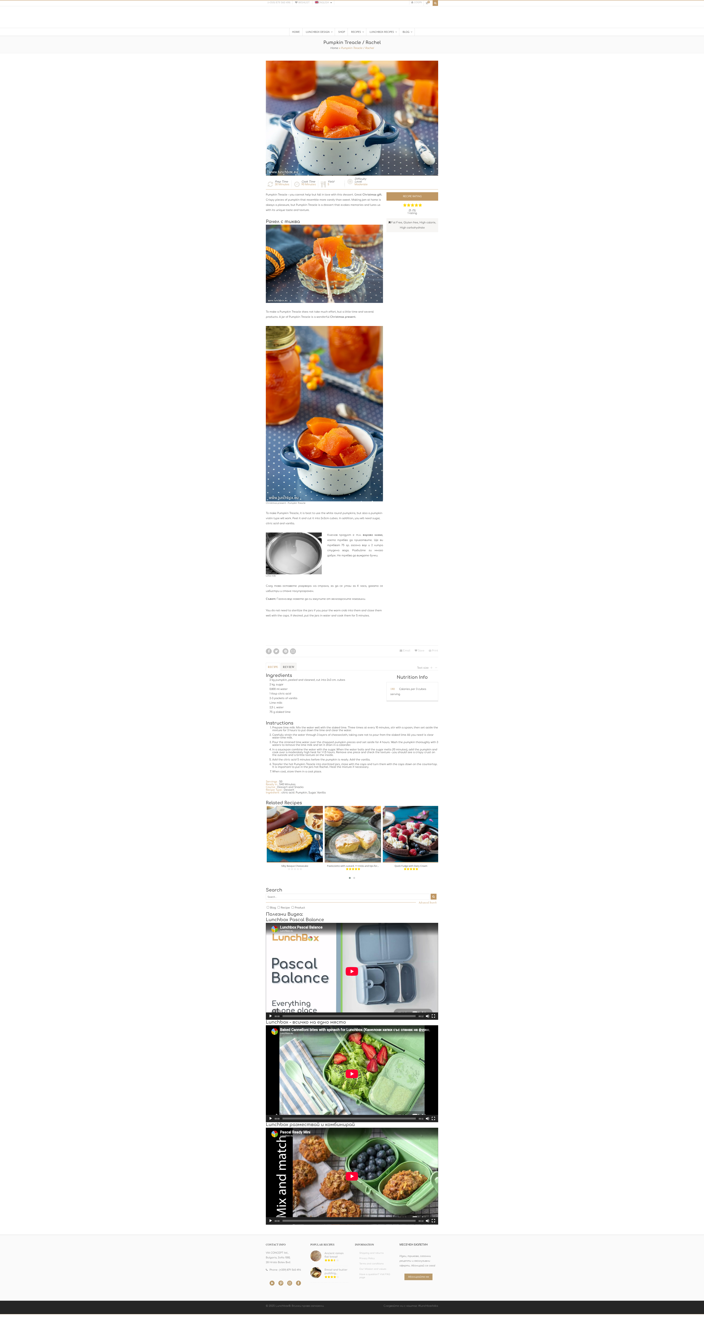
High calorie (427, 222)
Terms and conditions (371, 1263)
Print (434, 650)
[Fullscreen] (433, 1016)
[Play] (270, 1016)
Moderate (361, 184)
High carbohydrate (412, 227)
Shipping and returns (371, 1253)
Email (406, 650)
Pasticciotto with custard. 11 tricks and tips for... (353, 865)
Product (300, 907)
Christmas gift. (372, 194)
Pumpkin (301, 792)
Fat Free (396, 222)
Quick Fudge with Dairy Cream (411, 865)
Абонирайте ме (418, 1277)
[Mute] (427, 1016)
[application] (352, 971)
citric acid (287, 792)
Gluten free (411, 222)
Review (288, 667)
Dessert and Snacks (290, 787)
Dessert (289, 790)
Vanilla (321, 792)
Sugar (312, 792)
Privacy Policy (367, 1258)
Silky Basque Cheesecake (294, 865)
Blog (273, 907)
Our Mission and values (372, 1269)
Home (334, 48)
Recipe (273, 667)
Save (420, 650)
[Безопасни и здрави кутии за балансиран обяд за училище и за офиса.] (352, 19)
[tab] (273, 668)
